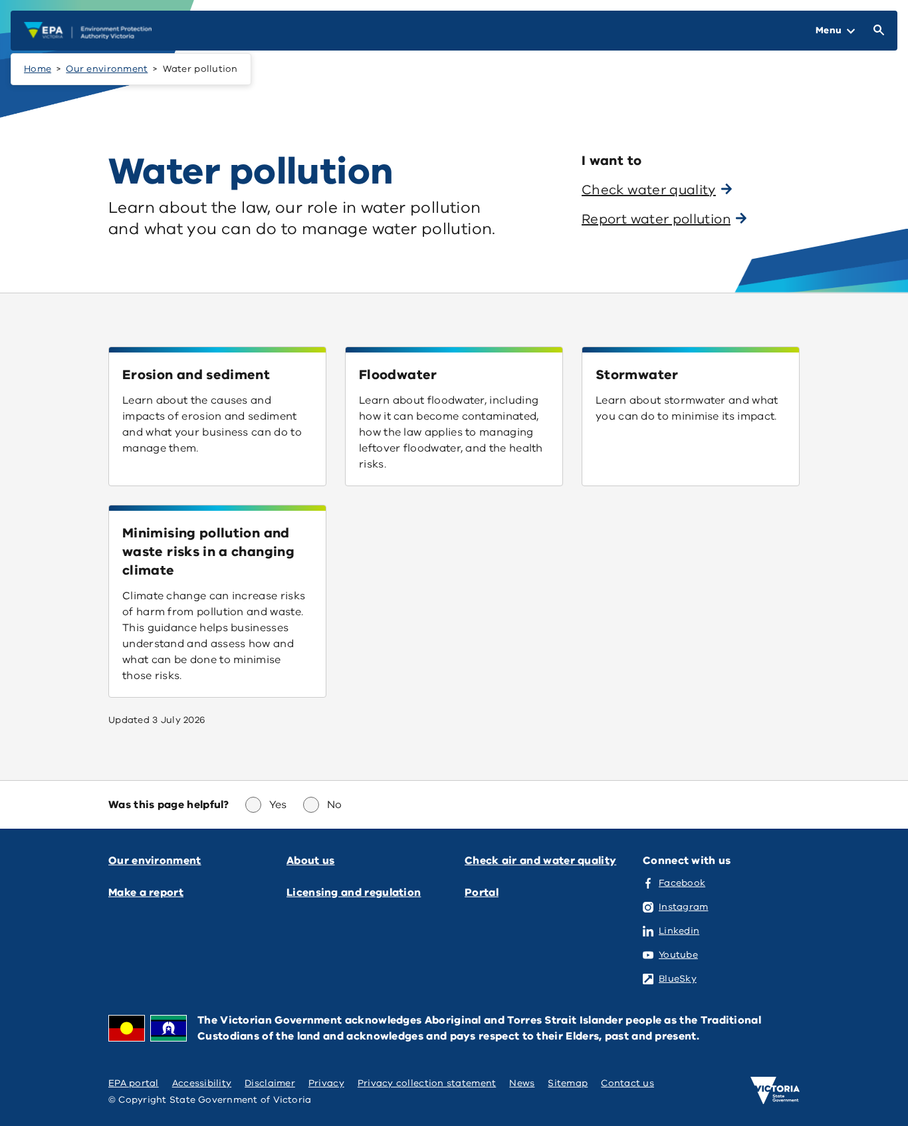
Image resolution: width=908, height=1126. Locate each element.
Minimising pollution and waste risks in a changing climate (208, 551)
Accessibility (202, 1083)
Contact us (627, 1083)
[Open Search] (876, 31)
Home (37, 69)
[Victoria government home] (775, 1091)
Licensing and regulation (353, 892)
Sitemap (568, 1083)
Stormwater (637, 375)
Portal (482, 892)
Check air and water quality (540, 860)
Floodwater (398, 375)
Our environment (107, 69)
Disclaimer (270, 1083)
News (521, 1083)
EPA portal (133, 1083)
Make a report (145, 892)
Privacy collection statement (427, 1083)
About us (310, 860)
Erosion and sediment (196, 375)
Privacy (326, 1083)
